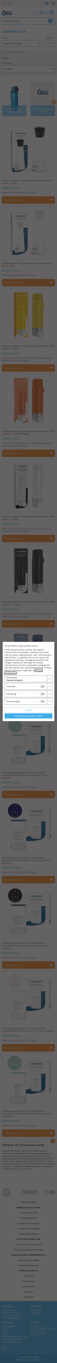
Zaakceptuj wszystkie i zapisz (28, 716)
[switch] (42, 686)
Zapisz (28, 710)
